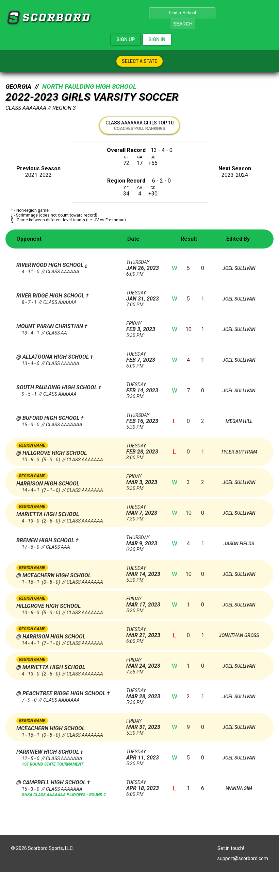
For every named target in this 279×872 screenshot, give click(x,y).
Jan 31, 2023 (142, 296)
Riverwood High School (50, 265)
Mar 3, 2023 (141, 479)
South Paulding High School (57, 387)
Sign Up (125, 39)
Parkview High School (48, 752)
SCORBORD (13, 17)
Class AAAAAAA (25, 108)
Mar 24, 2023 (143, 663)
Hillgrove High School (48, 606)
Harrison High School (47, 483)
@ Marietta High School (50, 667)
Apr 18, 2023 (142, 785)
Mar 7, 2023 (141, 510)
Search (183, 24)
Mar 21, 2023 (143, 632)
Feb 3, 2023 (140, 326)
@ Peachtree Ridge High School (61, 693)
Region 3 (64, 108)
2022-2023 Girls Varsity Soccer (92, 96)
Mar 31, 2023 (143, 724)
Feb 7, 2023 (140, 357)
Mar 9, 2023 (141, 541)
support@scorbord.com (242, 858)
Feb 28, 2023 (142, 449)
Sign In (156, 39)
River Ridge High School (51, 295)
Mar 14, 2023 (143, 571)
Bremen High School (46, 540)
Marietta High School (47, 514)
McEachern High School (50, 728)
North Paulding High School (89, 86)
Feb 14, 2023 (142, 388)
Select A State (139, 61)
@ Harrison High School (50, 636)
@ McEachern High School (53, 575)
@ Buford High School (48, 418)
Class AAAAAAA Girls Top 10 (139, 125)
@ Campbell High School (51, 782)
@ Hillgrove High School (51, 453)
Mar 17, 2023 (143, 602)
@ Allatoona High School (53, 357)
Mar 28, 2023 (143, 694)
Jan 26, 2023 (142, 265)
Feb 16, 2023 (142, 418)
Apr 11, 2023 (142, 755)
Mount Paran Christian (50, 326)
